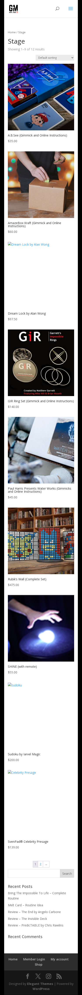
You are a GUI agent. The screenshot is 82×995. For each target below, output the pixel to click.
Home (12, 32)
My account (60, 959)
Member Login (34, 959)
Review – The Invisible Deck (27, 919)
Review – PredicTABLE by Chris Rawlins (35, 925)
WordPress (41, 989)
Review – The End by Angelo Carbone (34, 912)
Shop (38, 964)
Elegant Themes (40, 984)
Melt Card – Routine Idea (25, 905)
